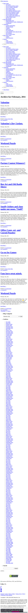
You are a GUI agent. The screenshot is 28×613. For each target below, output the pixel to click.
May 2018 (8, 417)
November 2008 (9, 556)
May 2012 (8, 506)
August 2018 (9, 414)
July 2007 (8, 561)
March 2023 (8, 351)
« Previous (3, 311)
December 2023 (9, 341)
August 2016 (9, 443)
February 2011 (9, 524)
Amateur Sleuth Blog (10, 25)
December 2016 (9, 438)
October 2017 (9, 426)
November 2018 (9, 410)
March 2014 (8, 479)
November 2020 (9, 382)
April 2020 (8, 389)
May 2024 (8, 336)
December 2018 (9, 409)
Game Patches (9, 41)
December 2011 (9, 512)
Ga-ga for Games (8, 252)
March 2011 (8, 523)
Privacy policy (16, 611)
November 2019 (9, 395)
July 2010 (8, 533)
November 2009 (9, 543)
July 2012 (8, 504)
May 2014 (8, 477)
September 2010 (9, 531)
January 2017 (9, 437)
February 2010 (9, 539)
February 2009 (9, 554)
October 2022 (9, 357)
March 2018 (8, 420)
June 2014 (8, 475)
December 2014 (9, 468)
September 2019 (9, 398)
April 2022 (8, 362)
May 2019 (8, 403)
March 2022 (8, 363)
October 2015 (9, 456)
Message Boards (9, 26)
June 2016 (8, 446)
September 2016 (9, 442)
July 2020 (8, 385)
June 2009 (8, 549)
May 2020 (8, 388)
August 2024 (9, 335)
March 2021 (8, 377)
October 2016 (9, 441)
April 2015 (8, 463)
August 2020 (9, 384)
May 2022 (8, 361)
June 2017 (8, 431)
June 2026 (8, 323)
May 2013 (8, 491)
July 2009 (8, 548)
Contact (6, 593)
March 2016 (8, 449)
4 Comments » (4, 290)
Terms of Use (19, 593)
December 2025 (9, 326)
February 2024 (9, 339)
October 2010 (9, 529)
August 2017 (9, 429)
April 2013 (8, 493)
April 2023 (8, 350)
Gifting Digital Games (10, 17)
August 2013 (9, 488)
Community (5, 24)
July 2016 (8, 445)
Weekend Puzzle (8, 143)
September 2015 (9, 457)
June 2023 (8, 347)
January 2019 (9, 408)
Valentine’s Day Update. (12, 123)
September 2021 (9, 369)
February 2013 (9, 495)
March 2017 (8, 435)
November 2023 (9, 342)
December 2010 (9, 527)
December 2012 (9, 497)
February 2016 (9, 451)
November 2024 (9, 333)
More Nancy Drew (7, 35)
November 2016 (9, 440)
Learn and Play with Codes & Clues (13, 31)
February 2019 (9, 406)
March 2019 (8, 405)
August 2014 (9, 473)
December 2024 (9, 331)
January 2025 (9, 330)
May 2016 (8, 447)
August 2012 (9, 502)
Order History (6, 89)
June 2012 (8, 505)
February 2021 (9, 378)
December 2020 (9, 381)
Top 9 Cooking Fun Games (12, 14)
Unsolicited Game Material (6, 595)
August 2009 (9, 547)
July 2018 (8, 415)
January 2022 (9, 365)
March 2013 (8, 494)
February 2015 (9, 465)
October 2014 (9, 470)
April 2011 (8, 522)
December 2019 (9, 394)
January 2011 (9, 526)
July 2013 (8, 489)
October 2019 (9, 397)
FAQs (23, 593)
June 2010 (8, 534)
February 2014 (9, 480)
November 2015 (9, 454)
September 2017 (9, 427)
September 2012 (9, 501)
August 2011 (8, 517)
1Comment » (3, 159)
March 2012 (8, 509)
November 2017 (9, 425)
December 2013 (9, 483)
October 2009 (9, 544)
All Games (8, 4)
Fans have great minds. (11, 273)
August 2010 (9, 532)
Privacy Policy (12, 593)
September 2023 (9, 345)
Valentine (5, 102)
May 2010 (8, 536)
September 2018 (9, 413)
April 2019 (8, 404)
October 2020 (9, 383)
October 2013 (9, 485)
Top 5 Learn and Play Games (12, 13)
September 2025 (9, 328)
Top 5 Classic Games (10, 9)
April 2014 (8, 478)
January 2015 (9, 467)
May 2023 (8, 349)
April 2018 (8, 419)
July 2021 (8, 372)
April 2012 (8, 507)
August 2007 (9, 560)
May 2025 (8, 329)
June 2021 (8, 373)
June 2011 (8, 520)
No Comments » (4, 120)
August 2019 (9, 399)
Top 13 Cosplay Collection (12, 7)
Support (5, 39)
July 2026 (8, 321)
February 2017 (9, 436)
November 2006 (9, 563)
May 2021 (8, 374)
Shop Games (6, 3)
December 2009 (9, 542)
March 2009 (8, 553)
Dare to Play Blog (9, 118)
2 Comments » (4, 180)
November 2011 (9, 513)
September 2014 (9, 472)
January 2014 (9, 481)
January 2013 (9, 496)
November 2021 (9, 367)
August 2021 (9, 371)
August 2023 (9, 346)
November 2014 (9, 469)
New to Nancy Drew (10, 34)
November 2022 (9, 356)
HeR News (8, 29)
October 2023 (9, 344)
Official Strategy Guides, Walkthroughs (14, 21)
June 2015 (8, 461)
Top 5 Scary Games (10, 8)
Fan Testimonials (9, 30)
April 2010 (8, 537)
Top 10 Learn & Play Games (12, 5)
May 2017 (8, 432)
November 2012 (9, 499)
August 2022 (9, 358)
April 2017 (8, 433)
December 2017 (9, 424)
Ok (12, 611)
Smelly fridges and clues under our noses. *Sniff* (12, 207)
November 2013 (9, 484)
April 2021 (8, 376)
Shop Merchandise (7, 19)
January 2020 (9, 393)
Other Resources (9, 37)
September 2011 (9, 516)
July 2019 (8, 400)
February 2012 (9, 510)
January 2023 (9, 353)
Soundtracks (8, 23)
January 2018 (9, 422)
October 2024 (9, 334)
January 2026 (9, 325)
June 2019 (8, 401)
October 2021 (9, 368)
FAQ (7, 40)
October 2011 (9, 515)
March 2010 (8, 538)
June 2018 (8, 416)
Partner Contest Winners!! (13, 163)
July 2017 (8, 430)
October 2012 (9, 500)
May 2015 (8, 462)
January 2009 (9, 555)
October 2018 (9, 411)
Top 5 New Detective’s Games (12, 12)
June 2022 (8, 360)
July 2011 (8, 518)
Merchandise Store (10, 20)
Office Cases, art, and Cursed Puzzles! (11, 231)
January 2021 (9, 379)
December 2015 (9, 453)
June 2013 (8, 490)
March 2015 (8, 464)
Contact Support (9, 42)
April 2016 (8, 448)
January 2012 (9, 511)
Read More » (3, 116)
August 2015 (9, 458)
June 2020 (8, 387)
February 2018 (9, 421)
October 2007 (9, 559)
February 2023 (9, 352)
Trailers (7, 36)
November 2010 (9, 528)
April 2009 (8, 552)
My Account (8, 18)
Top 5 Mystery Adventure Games (13, 10)
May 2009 (8, 550)
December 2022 (9, 355)
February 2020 (9, 392)
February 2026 (9, 324)
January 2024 (9, 340)
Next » (9, 311)
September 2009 (9, 545)
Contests (8, 28)
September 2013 (9, 486)
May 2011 (8, 521)
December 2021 (9, 366)
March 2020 (8, 390)
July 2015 (8, 459)
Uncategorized (8, 138)
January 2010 (9, 540)
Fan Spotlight (9, 33)
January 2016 (9, 452)
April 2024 (8, 337)
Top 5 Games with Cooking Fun (13, 15)
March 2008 (8, 558)
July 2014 (8, 474)
